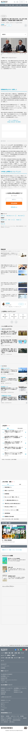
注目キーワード (5, 546)
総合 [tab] (8, 428)
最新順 (6, 5)
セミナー (3, 655)
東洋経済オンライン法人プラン (7, 688)
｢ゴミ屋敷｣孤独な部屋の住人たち (11, 500)
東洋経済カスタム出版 (18, 692)
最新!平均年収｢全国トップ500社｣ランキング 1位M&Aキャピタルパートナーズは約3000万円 (9, 254)
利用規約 (2, 709)
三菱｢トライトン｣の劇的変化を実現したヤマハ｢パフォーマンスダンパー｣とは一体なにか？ (9, 380)
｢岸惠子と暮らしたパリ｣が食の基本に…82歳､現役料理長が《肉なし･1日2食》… (13, 442)
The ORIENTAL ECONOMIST (6, 674)
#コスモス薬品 (19, 549)
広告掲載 (22, 716)
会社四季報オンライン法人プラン (20, 688)
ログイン (22, 1)
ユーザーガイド (4, 707)
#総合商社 (3, 219)
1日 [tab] (8, 484)
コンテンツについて (5, 702)
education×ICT (4, 664)
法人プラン (3, 706)
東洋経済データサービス (5, 690)
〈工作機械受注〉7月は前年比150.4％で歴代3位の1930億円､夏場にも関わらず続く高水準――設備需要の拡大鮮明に (9, 398)
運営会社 (2, 716)
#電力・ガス (10, 219)
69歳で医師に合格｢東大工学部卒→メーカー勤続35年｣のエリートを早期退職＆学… (14, 437)
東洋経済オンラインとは (5, 700)
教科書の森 (3, 693)
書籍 (13, 655)
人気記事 (4, 425)
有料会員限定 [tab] (20, 428)
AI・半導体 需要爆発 (7, 540)
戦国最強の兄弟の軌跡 (9, 516)
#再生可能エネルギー (10, 215)
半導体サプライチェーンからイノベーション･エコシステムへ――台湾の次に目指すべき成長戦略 (9, 371)
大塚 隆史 (2, 24)
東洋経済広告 (3, 692)
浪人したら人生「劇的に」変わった (12, 497)
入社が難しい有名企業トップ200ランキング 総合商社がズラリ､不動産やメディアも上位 (9, 296)
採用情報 (7, 716)
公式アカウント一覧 (15, 716)
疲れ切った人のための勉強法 (14, 558)
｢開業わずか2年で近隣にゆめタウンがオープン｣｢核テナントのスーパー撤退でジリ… (14, 431)
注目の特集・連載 (6, 523)
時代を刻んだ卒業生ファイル (10, 506)
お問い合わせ (11, 721)
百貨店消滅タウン (8, 487)
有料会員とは (14, 207)
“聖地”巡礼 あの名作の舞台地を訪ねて (12, 503)
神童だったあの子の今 (9, 490)
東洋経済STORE (4, 678)
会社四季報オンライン (5, 676)
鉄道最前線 (7, 493)
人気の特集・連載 (6, 481)
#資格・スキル (12, 549)
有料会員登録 (14, 203)
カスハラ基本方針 (4, 721)
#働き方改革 (20, 215)
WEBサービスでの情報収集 (6, 718)
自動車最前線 (7, 513)
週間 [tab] (20, 484)
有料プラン (3, 704)
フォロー (9, 25)
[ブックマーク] (25, 25)
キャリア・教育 (17, 657)
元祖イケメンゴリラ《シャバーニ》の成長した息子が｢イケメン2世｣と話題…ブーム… (14, 453)
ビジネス (3, 16)
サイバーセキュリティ (5, 666)
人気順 (16, 5)
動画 (21, 5)
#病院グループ (5, 549)
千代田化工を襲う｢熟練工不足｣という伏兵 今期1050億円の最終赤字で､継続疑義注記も (9, 290)
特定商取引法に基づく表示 (6, 720)
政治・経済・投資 (9, 657)
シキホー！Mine (4, 681)
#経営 (2, 215)
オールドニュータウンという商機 (11, 510)
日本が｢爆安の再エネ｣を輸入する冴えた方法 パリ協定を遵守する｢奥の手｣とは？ (9, 284)
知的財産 (24, 718)
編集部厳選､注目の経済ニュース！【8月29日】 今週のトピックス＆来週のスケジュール (9, 389)
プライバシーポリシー (17, 718)
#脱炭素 (17, 219)
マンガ (24, 5)
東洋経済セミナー (17, 690)
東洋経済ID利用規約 (16, 720)
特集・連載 (11, 5)
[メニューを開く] (26, 2)
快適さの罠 (10, 567)
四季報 (8, 655)
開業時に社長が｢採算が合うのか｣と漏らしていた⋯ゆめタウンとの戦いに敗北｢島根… (14, 448)
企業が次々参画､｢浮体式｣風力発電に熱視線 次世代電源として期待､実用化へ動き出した (9, 272)
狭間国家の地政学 (11, 576)
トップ (2, 5)
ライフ (22, 657)
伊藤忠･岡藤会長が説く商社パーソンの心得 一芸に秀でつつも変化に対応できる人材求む (9, 266)
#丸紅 (2, 223)
